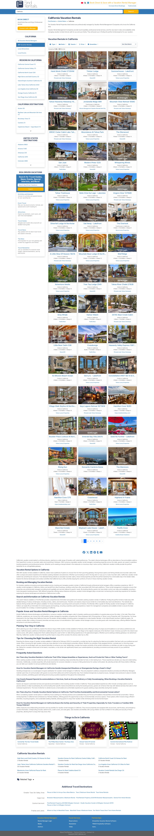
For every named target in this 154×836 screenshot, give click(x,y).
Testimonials (132, 6)
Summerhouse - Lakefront (122, 71)
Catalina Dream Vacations (122, 534)
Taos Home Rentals (102, 792)
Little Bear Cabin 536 (62, 345)
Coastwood (92, 497)
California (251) (23, 157)
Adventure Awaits (62, 284)
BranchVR (92, 78)
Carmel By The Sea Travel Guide (28, 742)
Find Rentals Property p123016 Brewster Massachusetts (94, 798)
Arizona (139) (22, 148)
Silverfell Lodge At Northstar (62, 223)
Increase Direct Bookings (117, 6)
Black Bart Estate (62, 528)
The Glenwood (122, 132)
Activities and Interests (25, 194)
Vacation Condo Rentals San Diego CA (111, 770)
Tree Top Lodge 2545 (92, 284)
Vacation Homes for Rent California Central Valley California (78, 758)
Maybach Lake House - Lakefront (93, 528)
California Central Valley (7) (27, 68)
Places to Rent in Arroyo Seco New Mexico (61, 792)
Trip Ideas (21, 239)
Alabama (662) (23, 144)
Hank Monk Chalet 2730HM (62, 71)
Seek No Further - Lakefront (122, 437)
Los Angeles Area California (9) (28, 89)
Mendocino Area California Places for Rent (31, 770)
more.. (94, 827)
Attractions (21, 212)
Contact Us (90, 832)
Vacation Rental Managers (27, 40)
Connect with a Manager (27, 28)
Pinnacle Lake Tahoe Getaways (62, 78)
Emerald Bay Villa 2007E (92, 437)
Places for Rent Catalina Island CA (69, 770)
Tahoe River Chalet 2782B (122, 284)
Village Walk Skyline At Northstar (63, 406)
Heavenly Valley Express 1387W (122, 345)
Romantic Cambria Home (92, 467)
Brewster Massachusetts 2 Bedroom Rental (61, 798)
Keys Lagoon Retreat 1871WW (92, 406)
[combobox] (69, 11)
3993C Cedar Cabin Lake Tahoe (62, 132)
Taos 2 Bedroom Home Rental (85, 792)
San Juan (62, 163)
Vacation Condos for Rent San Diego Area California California (79, 764)
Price (82, 44)
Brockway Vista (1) (24, 118)
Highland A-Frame (122, 497)
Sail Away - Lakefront (92, 223)
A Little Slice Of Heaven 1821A (62, 254)
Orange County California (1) (27, 93)
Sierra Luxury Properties (122, 230)
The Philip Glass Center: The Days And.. (61, 742)
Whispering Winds (122, 163)
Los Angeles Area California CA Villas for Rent (113, 764)
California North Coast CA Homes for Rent (112, 758)
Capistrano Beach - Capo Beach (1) (29, 127)
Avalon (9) (21, 108)
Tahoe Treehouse (62, 193)
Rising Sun (62, 467)
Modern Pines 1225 (92, 163)
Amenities (93, 44)
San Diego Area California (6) (27, 97)
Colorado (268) (23, 161)
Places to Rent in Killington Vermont (58, 805)
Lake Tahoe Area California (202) (28, 85)
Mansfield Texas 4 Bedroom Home (81, 810)
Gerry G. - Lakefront (92, 376)
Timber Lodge (92, 71)
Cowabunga (92, 345)
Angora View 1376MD (122, 193)
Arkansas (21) (22, 153)
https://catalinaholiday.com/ (122, 413)
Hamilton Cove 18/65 (122, 406)
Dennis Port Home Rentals (122, 798)
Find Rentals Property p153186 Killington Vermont (63, 803)
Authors (40, 827)
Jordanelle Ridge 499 (92, 102)
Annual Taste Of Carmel (87, 742)
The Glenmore (122, 467)
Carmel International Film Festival (121, 742)
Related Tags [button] (26, 779)
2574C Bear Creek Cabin (122, 315)
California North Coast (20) (27, 72)
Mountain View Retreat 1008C (122, 102)
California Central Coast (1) (27, 64)
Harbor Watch (92, 315)
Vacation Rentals (25, 45)
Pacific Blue (62, 169)
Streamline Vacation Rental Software (104, 821)
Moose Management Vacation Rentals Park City (92, 108)
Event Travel (22, 203)
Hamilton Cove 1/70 (62, 497)
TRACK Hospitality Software (101, 824)
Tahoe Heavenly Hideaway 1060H (63, 102)
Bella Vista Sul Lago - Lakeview (92, 193)
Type (53, 44)
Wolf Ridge (122, 254)
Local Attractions (23, 49)
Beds (63, 44)
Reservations (73, 821)
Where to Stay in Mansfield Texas (58, 810)
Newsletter (72, 824)
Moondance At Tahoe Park (92, 132)
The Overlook (122, 223)
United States (62, 21)
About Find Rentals (66, 832)
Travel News (22, 230)
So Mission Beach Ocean (62, 376)
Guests (73, 44)
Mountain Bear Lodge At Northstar (93, 254)
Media (40, 824)
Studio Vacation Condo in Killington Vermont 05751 (97, 803)
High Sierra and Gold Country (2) (28, 76)
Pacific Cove (122, 528)
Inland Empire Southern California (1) (30, 81)
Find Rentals (52, 21)
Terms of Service (79, 832)
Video (71, 827)
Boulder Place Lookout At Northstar (63, 437)
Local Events (22, 53)
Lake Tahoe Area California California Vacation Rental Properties (39, 764)
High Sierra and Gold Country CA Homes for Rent (33, 758)
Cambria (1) (21, 123)
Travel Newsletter (23, 248)
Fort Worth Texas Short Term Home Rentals (107, 810)
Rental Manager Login (45, 821)
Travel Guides (22, 221)
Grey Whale (62, 315)
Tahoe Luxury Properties (122, 78)
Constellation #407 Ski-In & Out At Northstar (123, 376)
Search (30, 189)
